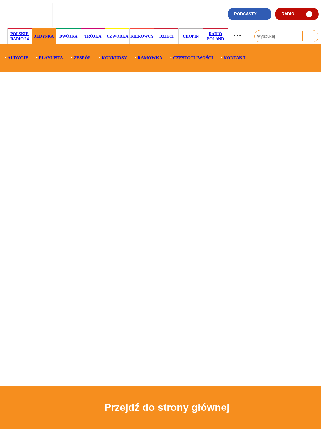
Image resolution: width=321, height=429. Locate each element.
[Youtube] (220, 17)
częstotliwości (193, 58)
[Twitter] (201, 17)
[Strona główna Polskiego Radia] (78, 14)
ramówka (150, 58)
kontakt (234, 58)
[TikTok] (182, 17)
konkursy (114, 58)
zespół (82, 58)
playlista (51, 58)
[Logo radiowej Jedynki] (28, 14)
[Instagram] (191, 17)
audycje (18, 58)
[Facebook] (211, 17)
